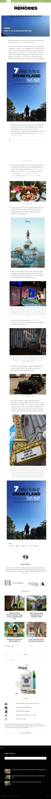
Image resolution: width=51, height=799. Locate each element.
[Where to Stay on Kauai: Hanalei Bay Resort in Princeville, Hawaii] (36, 603)
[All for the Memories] (25, 7)
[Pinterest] (4, 52)
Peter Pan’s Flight (35, 320)
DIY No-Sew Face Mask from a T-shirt (26, 715)
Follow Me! (2, 748)
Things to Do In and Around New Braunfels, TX (14, 640)
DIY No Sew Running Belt (23, 711)
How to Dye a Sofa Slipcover (23, 707)
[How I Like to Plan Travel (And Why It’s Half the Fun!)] (36, 629)
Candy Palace (37, 169)
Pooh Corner (27, 171)
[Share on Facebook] (4, 45)
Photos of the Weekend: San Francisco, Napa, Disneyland (33, 584)
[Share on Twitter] (4, 48)
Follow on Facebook (25, 732)
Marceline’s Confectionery (29, 175)
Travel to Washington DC (18, 583)
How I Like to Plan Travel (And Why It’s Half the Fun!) (36, 640)
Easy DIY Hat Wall (21, 719)
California (7, 28)
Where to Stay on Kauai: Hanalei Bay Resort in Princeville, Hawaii (36, 614)
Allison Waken (9, 33)
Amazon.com (32, 727)
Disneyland (14, 173)
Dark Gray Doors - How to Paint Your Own (27, 703)
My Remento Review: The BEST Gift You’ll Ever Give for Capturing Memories (29, 769)
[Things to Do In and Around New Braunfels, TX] (15, 629)
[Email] (4, 55)
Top (48, 796)
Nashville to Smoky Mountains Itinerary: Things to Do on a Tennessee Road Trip (21, 1)
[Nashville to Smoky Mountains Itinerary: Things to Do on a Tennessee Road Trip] (15, 603)
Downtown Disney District (18, 177)
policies (22, 42)
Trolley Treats (24, 173)
